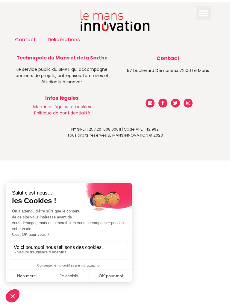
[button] (203, 13)
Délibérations (64, 39)
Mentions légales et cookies (62, 107)
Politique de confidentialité (62, 113)
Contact (25, 39)
